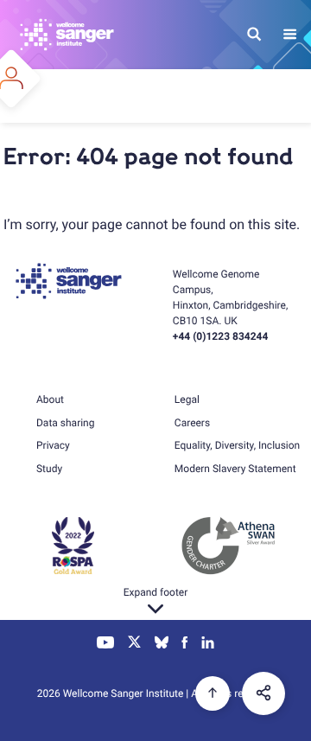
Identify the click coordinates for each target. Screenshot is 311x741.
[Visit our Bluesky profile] (161, 644)
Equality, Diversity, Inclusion (237, 445)
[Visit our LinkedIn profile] (208, 644)
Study (49, 469)
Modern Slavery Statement (235, 469)
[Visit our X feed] (134, 644)
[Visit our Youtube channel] (106, 644)
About (50, 399)
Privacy (53, 445)
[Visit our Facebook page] (186, 644)
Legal (187, 399)
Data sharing (65, 423)
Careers (192, 423)
